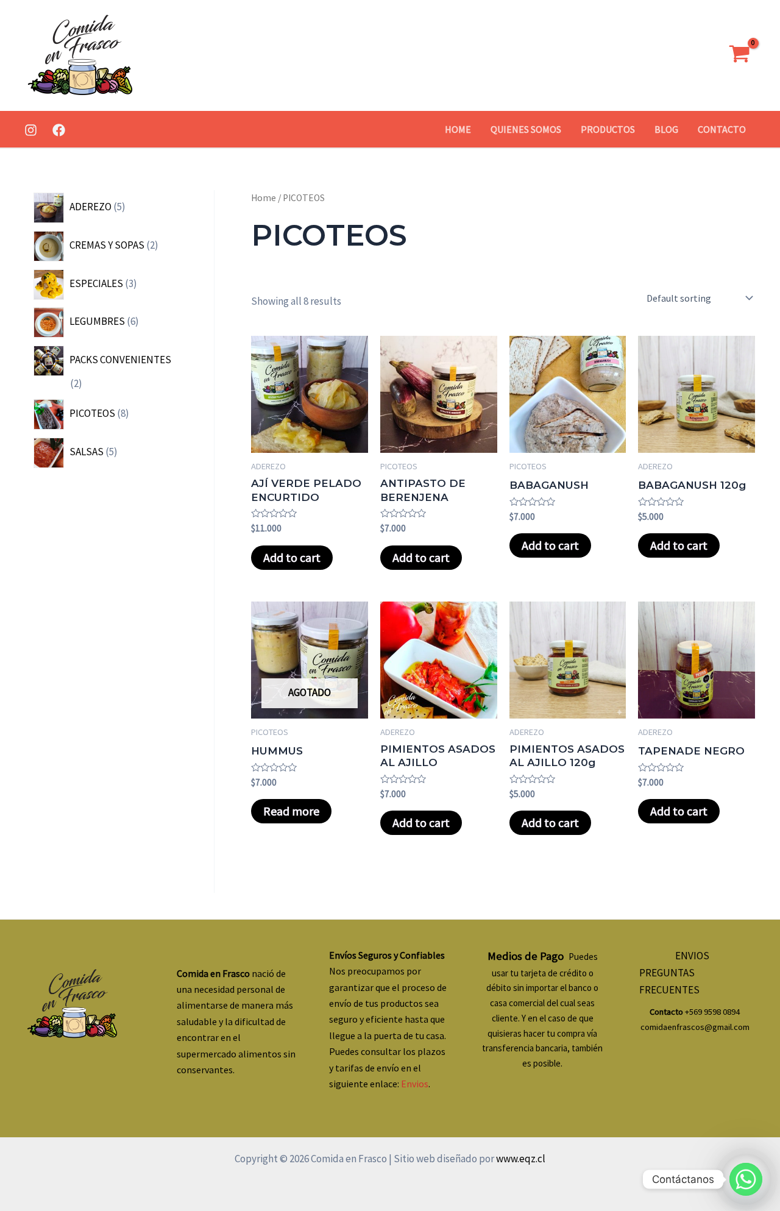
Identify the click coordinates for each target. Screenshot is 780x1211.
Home (263, 198)
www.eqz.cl (519, 1158)
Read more (291, 811)
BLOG (666, 129)
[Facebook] (58, 130)
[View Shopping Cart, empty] (739, 56)
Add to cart (292, 557)
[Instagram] (30, 130)
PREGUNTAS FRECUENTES (669, 981)
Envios (414, 1084)
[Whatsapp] (745, 1179)
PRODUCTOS (608, 129)
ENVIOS (692, 955)
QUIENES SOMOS (526, 129)
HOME (458, 129)
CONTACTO (722, 129)
